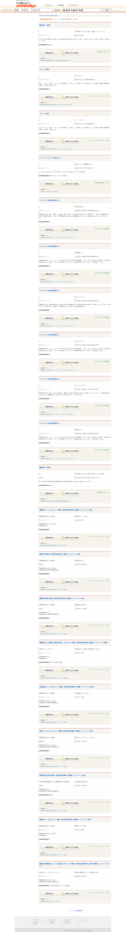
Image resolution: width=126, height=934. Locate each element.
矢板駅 (54, 104)
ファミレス (60, 104)
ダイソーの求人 (53, 191)
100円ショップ (44, 191)
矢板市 (46, 60)
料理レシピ (67, 923)
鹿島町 (50, 60)
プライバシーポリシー (39, 921)
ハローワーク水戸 (55, 901)
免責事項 (36, 922)
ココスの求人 (68, 104)
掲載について (53, 919)
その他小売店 (57, 60)
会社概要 (52, 922)
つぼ (82, 919)
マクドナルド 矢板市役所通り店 (49, 200)
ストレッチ (83, 921)
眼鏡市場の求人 (65, 60)
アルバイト (67, 921)
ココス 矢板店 (44, 69)
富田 (50, 104)
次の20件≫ (78, 910)
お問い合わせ (53, 921)
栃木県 (42, 60)
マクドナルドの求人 (68, 237)
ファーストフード (57, 237)
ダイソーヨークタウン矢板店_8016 (50, 158)
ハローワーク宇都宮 (62, 678)
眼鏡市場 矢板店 (44, 25)
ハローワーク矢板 (62, 545)
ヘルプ (35, 924)
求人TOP (36, 919)
